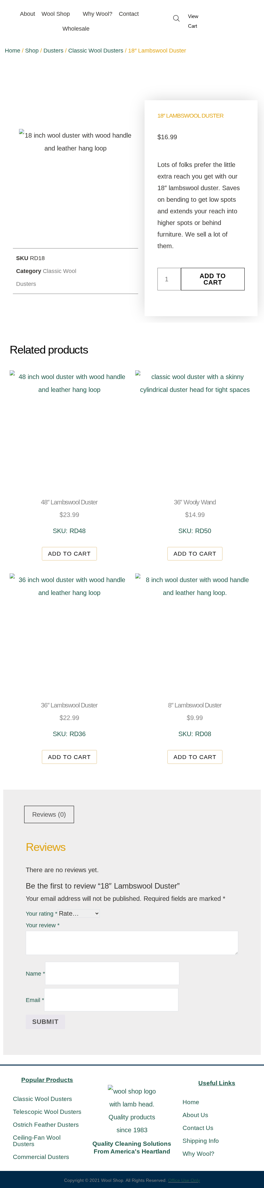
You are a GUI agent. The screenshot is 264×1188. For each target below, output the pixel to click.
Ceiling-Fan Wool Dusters (37, 1140)
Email (35, 1000)
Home (12, 50)
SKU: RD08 (195, 719)
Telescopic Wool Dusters (47, 1111)
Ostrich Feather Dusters (46, 1124)
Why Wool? (97, 14)
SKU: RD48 (69, 516)
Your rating (41, 913)
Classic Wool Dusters (95, 50)
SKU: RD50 (195, 516)
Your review (43, 925)
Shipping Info (201, 1140)
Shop (32, 50)
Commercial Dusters (41, 1157)
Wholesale (76, 28)
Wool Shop (56, 14)
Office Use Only (184, 1180)
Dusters (53, 50)
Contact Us (198, 1128)
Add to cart (213, 279)
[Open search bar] (176, 18)
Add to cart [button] (69, 553)
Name (35, 973)
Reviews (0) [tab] (49, 814)
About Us (195, 1115)
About (27, 14)
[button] (106, 263)
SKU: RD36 (69, 719)
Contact (129, 14)
